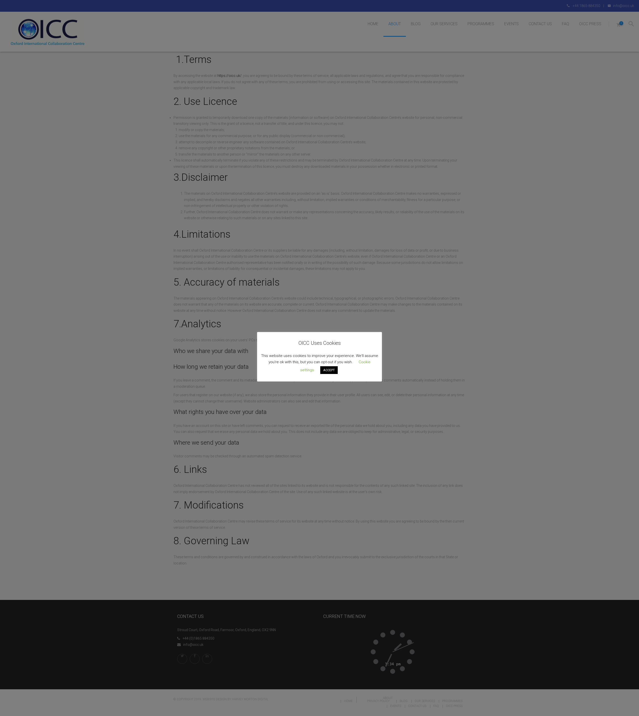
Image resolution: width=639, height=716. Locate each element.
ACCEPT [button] (329, 370)
